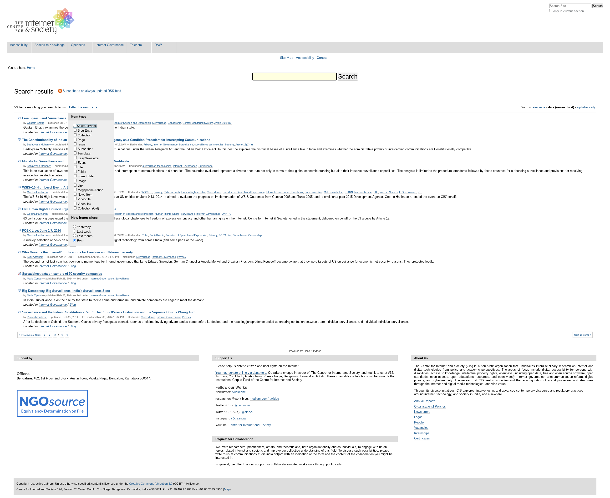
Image (82, 181)
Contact (322, 58)
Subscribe (239, 392)
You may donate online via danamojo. (241, 372)
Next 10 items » (582, 335)
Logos (418, 417)
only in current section (568, 11)
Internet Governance (110, 45)
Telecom (136, 45)
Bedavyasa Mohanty (39, 144)
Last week (84, 231)
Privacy (147, 144)
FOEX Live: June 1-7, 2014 (41, 230)
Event (82, 162)
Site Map (286, 58)
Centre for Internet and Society (250, 425)
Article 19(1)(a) (223, 122)
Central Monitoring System (198, 122)
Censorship (174, 122)
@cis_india (242, 405)
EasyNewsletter (88, 158)
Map (227, 489)
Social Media (157, 235)
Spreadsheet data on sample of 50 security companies (62, 273)
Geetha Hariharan (37, 192)
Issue (81, 144)
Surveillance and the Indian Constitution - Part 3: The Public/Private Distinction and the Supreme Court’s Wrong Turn (108, 312)
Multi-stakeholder (333, 192)
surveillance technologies (209, 144)
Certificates (422, 438)
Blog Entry (85, 130)
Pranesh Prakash (37, 317)
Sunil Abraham (35, 256)
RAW (158, 45)
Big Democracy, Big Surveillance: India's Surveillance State (66, 291)
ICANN (349, 192)
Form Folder (86, 176)
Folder (82, 172)
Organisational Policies (430, 406)
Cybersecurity (172, 192)
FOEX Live (225, 235)
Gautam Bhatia (35, 122)
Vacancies (421, 427)
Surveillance (159, 122)
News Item (85, 194)
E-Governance (407, 192)
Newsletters (422, 411)
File (80, 167)
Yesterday (84, 227)
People (419, 422)
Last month (84, 236)
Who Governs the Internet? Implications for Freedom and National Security (77, 252)
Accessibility (19, 45)
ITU (376, 192)
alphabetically (586, 107)
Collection (84, 135)
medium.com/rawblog (264, 398)
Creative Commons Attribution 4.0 (151, 483)
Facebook (297, 192)
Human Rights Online (193, 192)
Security (229, 144)
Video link (84, 204)
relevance (538, 107)
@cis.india (238, 418)
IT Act (145, 235)
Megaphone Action (90, 190)
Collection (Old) (88, 208)
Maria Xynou (34, 278)
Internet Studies (389, 192)
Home (31, 68)
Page (81, 140)
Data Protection (313, 192)
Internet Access (363, 192)
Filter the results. (82, 107)
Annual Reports (424, 401)
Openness (78, 45)
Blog (73, 266)
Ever (80, 241)
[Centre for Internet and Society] (42, 20)
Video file (84, 199)
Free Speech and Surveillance (44, 118)
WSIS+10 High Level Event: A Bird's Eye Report (57, 187)
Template (84, 153)
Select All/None (87, 125)
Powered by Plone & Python (305, 350)
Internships (421, 433)
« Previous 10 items (30, 335)
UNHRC (226, 213)
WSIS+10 (147, 192)
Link (80, 185)
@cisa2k (247, 412)
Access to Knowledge (50, 45)
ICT (420, 192)
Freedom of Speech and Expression (130, 122)
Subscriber (85, 149)
